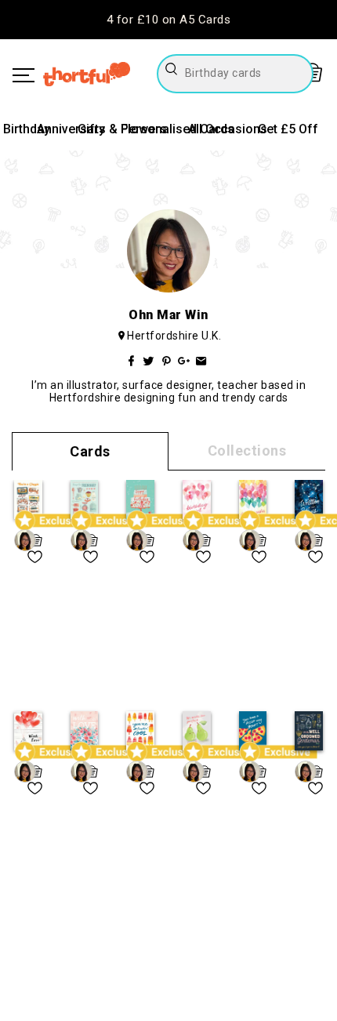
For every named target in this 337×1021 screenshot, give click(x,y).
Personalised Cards (177, 129)
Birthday (26, 129)
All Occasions (227, 129)
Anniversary (71, 129)
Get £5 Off (288, 129)
